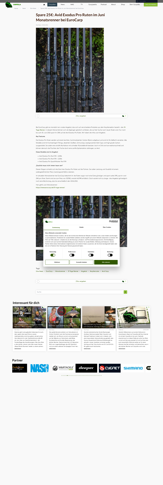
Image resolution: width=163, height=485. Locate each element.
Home (16, 8)
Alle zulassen (106, 262)
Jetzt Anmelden (150, 4)
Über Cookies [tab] (107, 227)
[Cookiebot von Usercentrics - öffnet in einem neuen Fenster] (110, 221)
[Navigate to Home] (44, 5)
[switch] (72, 255)
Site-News (33, 8)
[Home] (44, 4)
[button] (38, 221)
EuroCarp (49, 271)
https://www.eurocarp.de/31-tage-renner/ (50, 187)
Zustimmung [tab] (56, 227)
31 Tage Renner (73, 271)
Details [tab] (81, 227)
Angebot (84, 271)
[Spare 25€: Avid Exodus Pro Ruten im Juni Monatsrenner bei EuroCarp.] (81, 70)
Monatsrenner (60, 271)
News (24, 8)
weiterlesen (17, 348)
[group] (31, 368)
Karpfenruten (94, 271)
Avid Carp (105, 271)
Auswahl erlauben (81, 262)
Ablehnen (57, 262)
